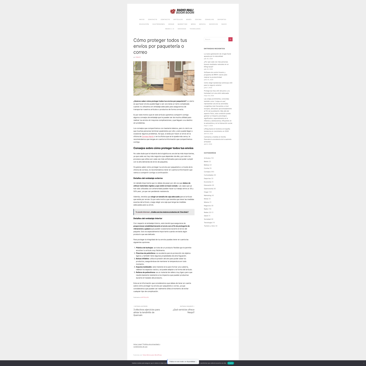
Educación (144, 24)
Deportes (222, 19)
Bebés (189, 19)
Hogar (171, 24)
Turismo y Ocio (209, 226)
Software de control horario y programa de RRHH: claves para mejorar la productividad (215, 74)
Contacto (152, 19)
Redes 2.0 (169, 29)
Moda (193, 24)
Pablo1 (138, 57)
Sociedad (182, 29)
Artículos (178, 19)
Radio (224, 24)
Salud (206, 216)
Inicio (142, 19)
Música (202, 24)
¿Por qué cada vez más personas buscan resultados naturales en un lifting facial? (216, 64)
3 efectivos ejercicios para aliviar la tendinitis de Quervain (146, 311)
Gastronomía (159, 24)
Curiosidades (208, 175)
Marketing (182, 24)
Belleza (206, 165)
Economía (207, 182)
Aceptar (230, 363)
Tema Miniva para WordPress (152, 355)
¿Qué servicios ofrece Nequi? (183, 310)
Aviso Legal (137, 344)
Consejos (209, 19)
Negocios (213, 24)
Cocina (198, 19)
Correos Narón (148, 136)
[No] (364, 363)
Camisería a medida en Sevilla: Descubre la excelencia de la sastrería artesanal (217, 139)
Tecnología (195, 29)
